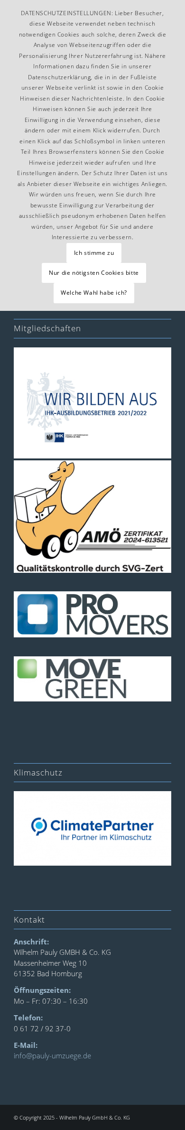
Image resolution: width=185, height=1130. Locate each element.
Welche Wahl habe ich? (94, 293)
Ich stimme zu (94, 253)
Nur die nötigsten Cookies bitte (94, 273)
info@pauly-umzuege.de (52, 1055)
